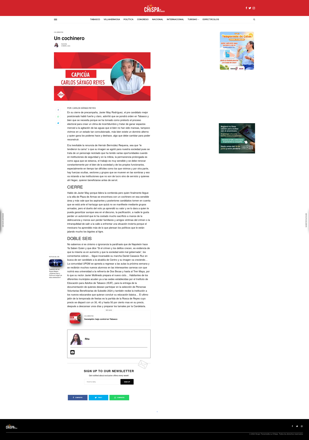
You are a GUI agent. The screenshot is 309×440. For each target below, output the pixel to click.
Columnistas (58, 32)
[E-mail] (72, 353)
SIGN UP (127, 382)
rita (65, 44)
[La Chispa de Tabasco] (154, 8)
